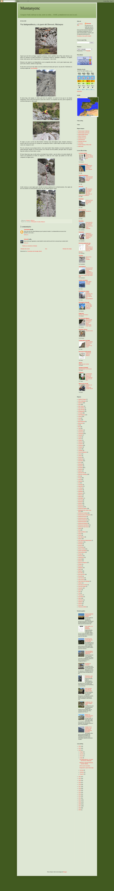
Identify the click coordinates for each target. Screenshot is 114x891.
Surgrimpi (81, 199)
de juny (81, 755)
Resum (80, 566)
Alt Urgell (80, 413)
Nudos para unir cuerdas (84, 364)
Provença (80, 555)
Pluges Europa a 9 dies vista (84, 144)
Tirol (79, 593)
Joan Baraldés (34, 68)
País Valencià (81, 537)
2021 (80, 778)
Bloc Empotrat (82, 210)
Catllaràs (80, 442)
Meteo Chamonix (82, 136)
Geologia (80, 484)
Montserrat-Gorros (82, 518)
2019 (80, 782)
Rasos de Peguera (82, 562)
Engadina (80, 465)
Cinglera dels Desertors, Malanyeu (88, 354)
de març (82, 770)
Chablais (80, 447)
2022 (80, 776)
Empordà (80, 464)
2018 (80, 784)
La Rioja (80, 488)
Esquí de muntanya (82, 474)
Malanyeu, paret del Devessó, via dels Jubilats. (86, 763)
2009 (80, 802)
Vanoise (80, 603)
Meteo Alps (80, 146)
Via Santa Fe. (88, 211)
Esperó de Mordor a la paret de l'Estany (89, 615)
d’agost (81, 752)
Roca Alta (80, 572)
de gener (82, 774)
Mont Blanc (80, 498)
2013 (80, 794)
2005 (80, 809)
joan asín (81, 186)
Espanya (80, 469)
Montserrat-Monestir (82, 520)
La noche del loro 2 (83, 164)
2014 (80, 792)
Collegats (80, 450)
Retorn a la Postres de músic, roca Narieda (89, 716)
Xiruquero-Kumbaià (83, 367)
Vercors (80, 605)
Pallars (79, 538)
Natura (79, 528)
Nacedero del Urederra (83, 314)
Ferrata (80, 477)
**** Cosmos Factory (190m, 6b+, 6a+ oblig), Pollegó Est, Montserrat (89, 306)
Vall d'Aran (80, 600)
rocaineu (81, 255)
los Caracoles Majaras (84, 318)
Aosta (79, 418)
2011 (80, 798)
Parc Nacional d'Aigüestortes (84, 540)
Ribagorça (80, 567)
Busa (79, 426)
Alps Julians (81, 406)
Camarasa (80, 431)
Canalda (80, 435)
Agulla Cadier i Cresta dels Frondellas (88, 283)
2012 (80, 796)
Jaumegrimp (27, 229)
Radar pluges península (83, 132)
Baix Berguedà (81, 421)
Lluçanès (80, 489)
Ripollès (80, 571)
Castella (80, 440)
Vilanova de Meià (82, 606)
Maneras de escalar (83, 383)
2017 (80, 786)
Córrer (79, 454)
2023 (80, 750)
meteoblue (79, 91)
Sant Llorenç (81, 579)
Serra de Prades (82, 586)
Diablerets (80, 459)
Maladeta (80, 491)
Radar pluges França (83, 134)
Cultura (80, 455)
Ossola (79, 535)
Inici (46, 248)
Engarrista (81, 313)
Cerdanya (80, 445)
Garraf (79, 479)
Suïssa (79, 589)
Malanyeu (43, 221)
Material (80, 496)
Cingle (79, 448)
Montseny (80, 505)
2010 (80, 800)
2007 (80, 805)
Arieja (79, 419)
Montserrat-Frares (82, 516)
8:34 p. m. (26, 234)
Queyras (80, 560)
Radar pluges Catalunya (83, 131)
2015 (80, 790)
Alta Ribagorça (81, 414)
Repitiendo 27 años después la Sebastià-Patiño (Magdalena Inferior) (89, 236)
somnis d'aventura (83, 280)
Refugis (80, 564)
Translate (88, 50)
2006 (80, 807)
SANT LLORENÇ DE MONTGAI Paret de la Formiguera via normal (89, 344)
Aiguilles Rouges (82, 399)
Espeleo (80, 471)
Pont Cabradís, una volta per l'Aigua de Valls (88, 690)
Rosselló (80, 576)
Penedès (80, 543)
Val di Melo (80, 596)
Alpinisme (80, 402)
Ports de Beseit (81, 552)
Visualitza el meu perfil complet (84, 36)
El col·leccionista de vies (85, 243)
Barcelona (80, 423)
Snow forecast (81, 139)
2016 (80, 788)
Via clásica (80, 143)
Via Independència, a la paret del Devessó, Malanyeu (86, 760)
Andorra (80, 416)
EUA (79, 476)
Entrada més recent (25, 248)
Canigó (80, 437)
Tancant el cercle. (89, 330)
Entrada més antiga (67, 248)
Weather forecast (82, 138)
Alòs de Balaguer (82, 401)
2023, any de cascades (85, 765)
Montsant (80, 501)
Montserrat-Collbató (82, 513)
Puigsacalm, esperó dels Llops (86, 767)
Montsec (80, 503)
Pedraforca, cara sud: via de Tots (89, 677)
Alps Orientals (81, 409)
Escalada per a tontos (84, 291)
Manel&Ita (81, 221)
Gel (79, 482)
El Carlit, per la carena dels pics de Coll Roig (89, 640)
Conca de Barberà (82, 452)
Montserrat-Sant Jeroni (83, 526)
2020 (80, 780)
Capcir (79, 438)
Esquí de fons (81, 472)
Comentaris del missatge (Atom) (34, 251)
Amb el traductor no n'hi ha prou (85, 368)
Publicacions (81, 557)
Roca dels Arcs (81, 574)
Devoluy (80, 457)
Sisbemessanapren (83, 175)
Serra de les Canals (82, 584)
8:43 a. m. (26, 243)
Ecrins (79, 462)
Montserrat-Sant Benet (83, 525)
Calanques (80, 430)
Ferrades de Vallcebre (88, 664)
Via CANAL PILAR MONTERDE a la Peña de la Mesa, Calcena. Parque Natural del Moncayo (86, 248)
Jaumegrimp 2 (82, 266)
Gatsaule (26, 239)
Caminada (80, 433)
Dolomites (80, 460)
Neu (79, 530)
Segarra (80, 583)
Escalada (39, 221)
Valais (79, 598)
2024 (80, 748)
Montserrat (80, 506)
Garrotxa (80, 481)
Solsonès (80, 588)
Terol (79, 591)
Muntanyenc (30, 8)
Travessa (80, 595)
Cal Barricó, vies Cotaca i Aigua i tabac (89, 703)
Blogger (65, 872)
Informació (80, 486)
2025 (80, 746)
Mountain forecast (82, 141)
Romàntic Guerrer (83, 329)
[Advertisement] (99, 838)
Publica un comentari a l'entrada (29, 246)
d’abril (81, 757)
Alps (79, 404)
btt (78, 425)
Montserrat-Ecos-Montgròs (84, 514)
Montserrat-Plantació (83, 523)
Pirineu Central (81, 549)
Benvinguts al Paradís (84, 302)
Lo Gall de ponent (83, 153)
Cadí (79, 428)
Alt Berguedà (33, 221)
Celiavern (81, 372)
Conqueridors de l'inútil (84, 340)
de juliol (82, 753)
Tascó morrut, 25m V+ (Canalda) (88, 258)
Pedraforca (80, 542)
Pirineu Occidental (82, 550)
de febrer (82, 772)
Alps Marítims (81, 408)
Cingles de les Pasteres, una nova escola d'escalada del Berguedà (88, 729)
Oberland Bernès (82, 531)
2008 (80, 804)
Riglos (79, 569)
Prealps (80, 554)
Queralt (80, 559)
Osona (79, 533)
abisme (80, 362)
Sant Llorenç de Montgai (83, 581)
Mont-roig (80, 500)
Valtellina (80, 601)
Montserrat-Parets (82, 521)
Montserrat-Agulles (82, 508)
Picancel (80, 545)
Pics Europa (81, 547)
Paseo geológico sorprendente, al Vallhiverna (89, 652)
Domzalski (81, 232)
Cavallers (80, 443)
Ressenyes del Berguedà (85, 351)
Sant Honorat (81, 577)
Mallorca (80, 494)
